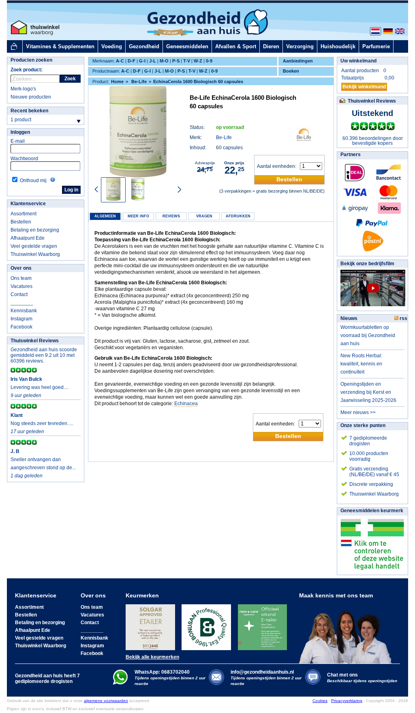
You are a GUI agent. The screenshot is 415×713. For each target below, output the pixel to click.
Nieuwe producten (31, 97)
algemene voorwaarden (106, 700)
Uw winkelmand (358, 61)
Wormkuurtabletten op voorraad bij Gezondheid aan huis (367, 335)
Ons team (21, 278)
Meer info (138, 216)
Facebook (21, 327)
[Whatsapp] (120, 683)
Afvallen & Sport (235, 46)
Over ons (21, 268)
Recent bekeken (29, 111)
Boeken (291, 71)
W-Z (198, 60)
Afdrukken (238, 216)
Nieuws (348, 318)
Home (117, 81)
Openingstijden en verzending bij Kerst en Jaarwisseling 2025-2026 (368, 392)
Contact (19, 294)
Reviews (171, 216)
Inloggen (20, 132)
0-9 (209, 60)
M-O (164, 60)
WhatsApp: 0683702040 (162, 672)
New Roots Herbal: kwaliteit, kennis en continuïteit (361, 364)
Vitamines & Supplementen (60, 46)
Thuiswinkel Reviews (35, 341)
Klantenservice (28, 203)
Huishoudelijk (338, 46)
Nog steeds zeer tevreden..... (42, 423)
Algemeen (105, 216)
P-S (176, 60)
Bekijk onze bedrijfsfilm (367, 263)
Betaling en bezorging (35, 230)
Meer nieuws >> (358, 412)
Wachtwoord (24, 158)
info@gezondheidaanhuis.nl (266, 677)
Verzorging (300, 46)
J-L (152, 60)
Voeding (111, 46)
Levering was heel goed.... (39, 387)
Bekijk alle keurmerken (152, 657)
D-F (131, 60)
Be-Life (224, 137)
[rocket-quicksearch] (35, 79)
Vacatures (21, 286)
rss (402, 318)
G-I (142, 60)
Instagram (21, 319)
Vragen (204, 216)
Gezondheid (144, 46)
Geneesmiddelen (187, 46)
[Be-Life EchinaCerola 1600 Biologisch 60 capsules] (138, 131)
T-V (186, 60)
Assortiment (23, 214)
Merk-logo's (23, 89)
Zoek (70, 79)
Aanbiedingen (298, 60)
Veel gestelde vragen (34, 246)
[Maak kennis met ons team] (347, 631)
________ (22, 302)
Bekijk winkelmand (364, 87)
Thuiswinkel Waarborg (35, 254)
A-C (120, 60)
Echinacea (186, 403)
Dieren (271, 46)
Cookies (319, 700)
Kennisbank (24, 311)
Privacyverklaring (346, 700)
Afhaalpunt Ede (28, 238)
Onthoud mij (33, 180)
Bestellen (21, 222)
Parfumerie (376, 46)
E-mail (18, 141)
